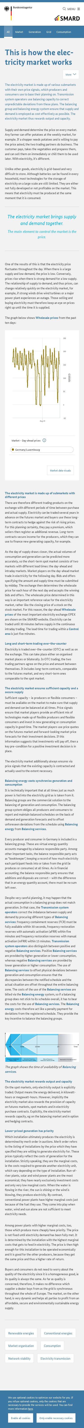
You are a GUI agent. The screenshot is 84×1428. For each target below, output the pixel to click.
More (68, 74)
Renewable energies (21, 1333)
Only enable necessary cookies (56, 1418)
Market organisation (21, 1345)
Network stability (19, 1358)
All (8, 31)
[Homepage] (18, 13)
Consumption (63, 31)
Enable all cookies (20, 1418)
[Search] (64, 9)
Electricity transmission (55, 1358)
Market (19, 31)
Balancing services (34, 829)
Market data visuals (60, 470)
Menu (71, 9)
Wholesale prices (47, 317)
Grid (48, 31)
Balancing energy (16, 780)
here (30, 1408)
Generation (35, 31)
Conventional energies (58, 1333)
